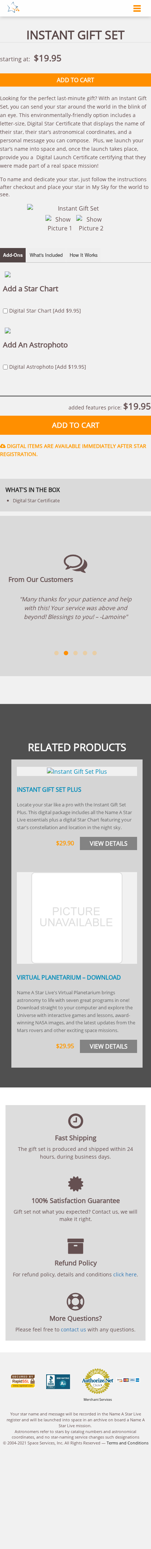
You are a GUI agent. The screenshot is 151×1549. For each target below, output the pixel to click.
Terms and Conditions (127, 1443)
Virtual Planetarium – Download (69, 977)
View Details (109, 843)
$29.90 (65, 843)
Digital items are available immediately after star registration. (73, 450)
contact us (73, 1329)
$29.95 (65, 1046)
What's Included (46, 254)
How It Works (83, 254)
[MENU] (135, 9)
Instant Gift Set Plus (49, 790)
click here (125, 1274)
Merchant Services (98, 1399)
